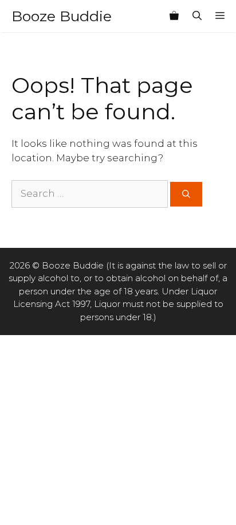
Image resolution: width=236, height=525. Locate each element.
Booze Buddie (61, 16)
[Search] (186, 194)
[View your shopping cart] (174, 16)
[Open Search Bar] (197, 16)
